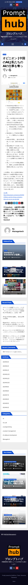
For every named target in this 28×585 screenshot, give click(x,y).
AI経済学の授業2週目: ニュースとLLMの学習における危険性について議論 (19, 211)
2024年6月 (6, 399)
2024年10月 (6, 382)
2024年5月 (6, 403)
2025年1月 (6, 370)
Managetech (13, 75)
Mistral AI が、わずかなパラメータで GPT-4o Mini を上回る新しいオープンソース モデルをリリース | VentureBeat (14, 324)
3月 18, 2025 (8, 468)
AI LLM (4, 54)
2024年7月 (6, 395)
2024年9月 (6, 386)
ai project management (9, 431)
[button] (22, 44)
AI (3, 418)
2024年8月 (6, 391)
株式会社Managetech (10, 534)
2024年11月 (6, 378)
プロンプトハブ (14, 33)
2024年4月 (6, 407)
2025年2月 (6, 366)
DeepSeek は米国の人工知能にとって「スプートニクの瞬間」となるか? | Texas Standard (9, 213)
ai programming (7, 427)
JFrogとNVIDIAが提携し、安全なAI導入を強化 (14, 482)
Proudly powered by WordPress (9, 575)
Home (14, 581)
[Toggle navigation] (13, 44)
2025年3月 (6, 362)
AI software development (10, 435)
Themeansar (14, 577)
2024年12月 (6, 374)
